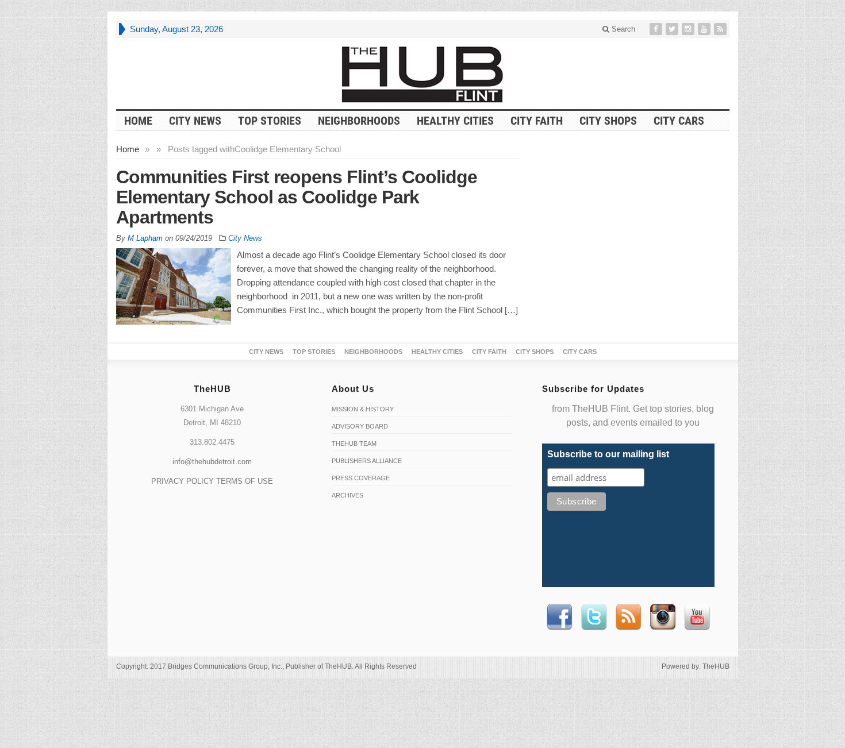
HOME (138, 121)
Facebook (559, 617)
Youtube (697, 617)
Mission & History (363, 409)
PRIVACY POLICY (182, 481)
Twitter (594, 617)
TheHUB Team (354, 443)
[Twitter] (673, 29)
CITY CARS (679, 121)
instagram (663, 617)
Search (622, 29)
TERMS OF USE (244, 481)
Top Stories (269, 121)
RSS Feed (628, 617)
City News (195, 121)
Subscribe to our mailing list (608, 454)
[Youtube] (705, 29)
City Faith (536, 121)
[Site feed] (721, 29)
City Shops (608, 121)
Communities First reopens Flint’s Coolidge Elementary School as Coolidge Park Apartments (296, 197)
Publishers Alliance (367, 460)
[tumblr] (689, 29)
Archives (347, 495)
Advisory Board (360, 426)
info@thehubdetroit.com (212, 461)
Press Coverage (361, 478)
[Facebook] (657, 29)
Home (127, 149)
